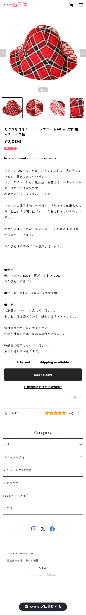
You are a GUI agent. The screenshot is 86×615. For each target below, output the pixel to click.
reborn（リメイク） (17, 495)
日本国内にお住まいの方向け (43, 387)
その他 (8, 508)
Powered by (38, 575)
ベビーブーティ (14, 457)
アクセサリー (12, 483)
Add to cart (43, 375)
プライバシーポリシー (20, 553)
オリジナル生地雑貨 (17, 470)
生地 (6, 445)
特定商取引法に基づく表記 (23, 560)
